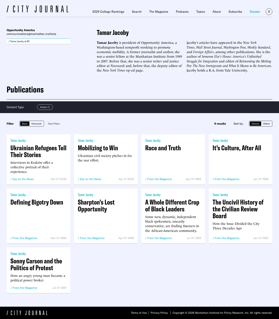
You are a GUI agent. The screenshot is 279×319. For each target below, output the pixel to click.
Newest (255, 123)
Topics (200, 11)
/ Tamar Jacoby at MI (19, 41)
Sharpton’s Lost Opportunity (96, 205)
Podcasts (182, 11)
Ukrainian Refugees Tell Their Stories (38, 151)
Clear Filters (54, 123)
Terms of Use (139, 312)
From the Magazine (159, 179)
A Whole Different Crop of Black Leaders (172, 205)
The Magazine (158, 11)
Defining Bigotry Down (36, 202)
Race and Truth (163, 147)
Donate (255, 11)
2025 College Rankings (108, 11)
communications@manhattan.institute (31, 33)
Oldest (266, 123)
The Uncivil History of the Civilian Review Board (238, 209)
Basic (25, 123)
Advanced (36, 123)
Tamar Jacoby (18, 140)
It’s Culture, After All (237, 147)
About (217, 11)
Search (137, 11)
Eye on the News (23, 179)
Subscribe (235, 11)
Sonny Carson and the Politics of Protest (36, 264)
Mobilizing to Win (98, 147)
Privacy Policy (159, 312)
